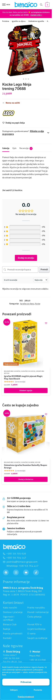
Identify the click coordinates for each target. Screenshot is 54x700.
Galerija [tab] (5, 148)
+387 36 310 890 (37, 660)
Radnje (6, 629)
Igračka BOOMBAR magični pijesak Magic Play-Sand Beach (23, 377)
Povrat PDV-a (34, 624)
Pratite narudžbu (36, 607)
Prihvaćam (26, 682)
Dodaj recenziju (26, 257)
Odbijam (14, 690)
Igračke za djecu (19, 21)
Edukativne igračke (36, 21)
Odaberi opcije (25, 390)
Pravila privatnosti (26, 696)
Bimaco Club (9, 624)
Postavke (38, 690)
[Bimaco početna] (14, 546)
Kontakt (7, 638)
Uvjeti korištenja (36, 629)
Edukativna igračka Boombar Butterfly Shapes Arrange (25, 466)
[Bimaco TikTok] (36, 572)
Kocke (49, 21)
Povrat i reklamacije (38, 612)
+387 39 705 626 (11, 658)
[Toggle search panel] (41, 4)
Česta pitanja (34, 616)
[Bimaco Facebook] (6, 572)
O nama (31, 633)
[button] (47, 5)
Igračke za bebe (27, 462)
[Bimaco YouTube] (26, 572)
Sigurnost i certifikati (8, 618)
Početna (5, 21)
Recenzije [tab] (25, 148)
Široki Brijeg (13, 651)
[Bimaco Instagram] (16, 572)
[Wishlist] (46, 323)
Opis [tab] (14, 148)
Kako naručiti (10, 607)
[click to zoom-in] (26, 50)
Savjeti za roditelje (37, 638)
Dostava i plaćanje (13, 612)
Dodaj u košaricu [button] (25, 479)
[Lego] (8, 113)
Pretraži (44, 269)
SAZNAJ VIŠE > (36, 15)
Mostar (36, 651)
